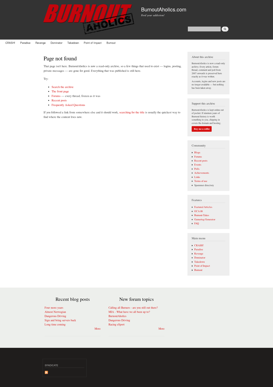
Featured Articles (203, 207)
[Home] (89, 20)
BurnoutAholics (117, 316)
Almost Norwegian (55, 312)
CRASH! (10, 43)
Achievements (201, 173)
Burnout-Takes (201, 215)
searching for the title (131, 112)
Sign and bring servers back (60, 320)
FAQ (196, 223)
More (98, 328)
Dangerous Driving (55, 316)
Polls (196, 169)
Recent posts (59, 100)
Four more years (54, 307)
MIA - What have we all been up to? (129, 312)
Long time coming (55, 324)
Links (197, 177)
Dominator (56, 43)
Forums (56, 96)
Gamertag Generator (204, 219)
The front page (60, 91)
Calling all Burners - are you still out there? (133, 307)
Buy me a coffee (202, 129)
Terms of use (200, 181)
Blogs (197, 152)
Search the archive (63, 87)
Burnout (111, 43)
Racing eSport (117, 324)
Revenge (40, 43)
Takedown (73, 43)
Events (197, 164)
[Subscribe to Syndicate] (46, 371)
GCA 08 (198, 211)
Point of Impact (93, 43)
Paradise (25, 43)
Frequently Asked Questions (68, 105)
